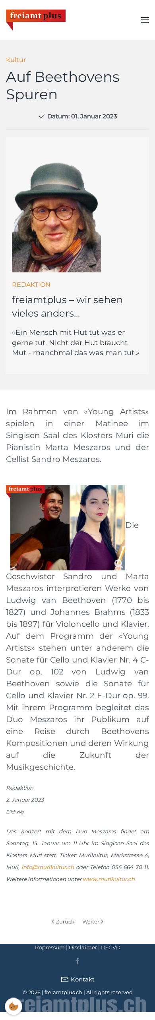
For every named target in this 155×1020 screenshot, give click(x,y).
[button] (145, 20)
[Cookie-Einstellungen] (13, 1006)
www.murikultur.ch (109, 879)
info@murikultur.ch (47, 867)
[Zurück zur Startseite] (36, 20)
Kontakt (83, 979)
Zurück (65, 921)
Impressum (50, 947)
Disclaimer (83, 947)
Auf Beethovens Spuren (63, 85)
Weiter (90, 921)
